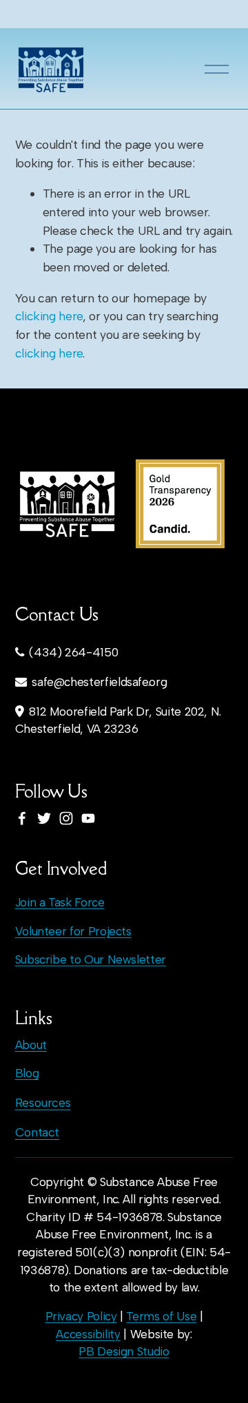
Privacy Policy (81, 1316)
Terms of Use (161, 1316)
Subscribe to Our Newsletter (90, 959)
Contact (37, 1132)
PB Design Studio (124, 1351)
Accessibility (88, 1334)
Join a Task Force (60, 902)
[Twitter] (44, 818)
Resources (43, 1102)
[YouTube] (88, 818)
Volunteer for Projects (73, 931)
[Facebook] (22, 818)
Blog (27, 1073)
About (31, 1045)
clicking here (49, 316)
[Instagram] (66, 818)
